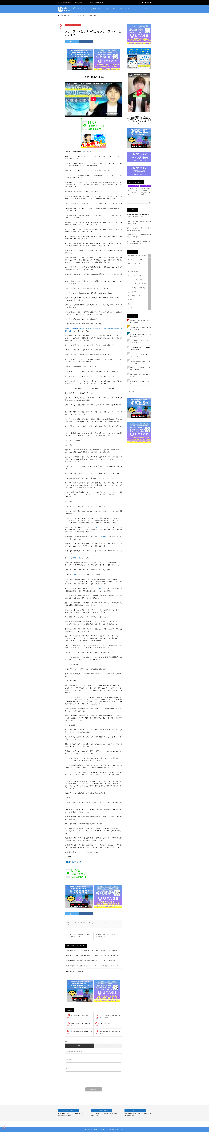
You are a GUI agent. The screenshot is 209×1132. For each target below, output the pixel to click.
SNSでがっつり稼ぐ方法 (106, 1023)
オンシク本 (137, 9)
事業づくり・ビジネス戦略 (139, 260)
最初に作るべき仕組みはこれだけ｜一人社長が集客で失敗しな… (140, 335)
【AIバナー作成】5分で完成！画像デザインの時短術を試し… (140, 348)
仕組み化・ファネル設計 (139, 276)
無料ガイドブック (124, 9)
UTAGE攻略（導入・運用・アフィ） (133, 186)
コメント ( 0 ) (79, 1045)
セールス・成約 (139, 268)
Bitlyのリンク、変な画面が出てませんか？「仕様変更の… (140, 321)
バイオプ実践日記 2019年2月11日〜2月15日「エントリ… (110, 1016)
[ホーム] (58, 15)
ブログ (139, 308)
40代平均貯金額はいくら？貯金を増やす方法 (110, 1032)
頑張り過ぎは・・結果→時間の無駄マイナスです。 (140, 375)
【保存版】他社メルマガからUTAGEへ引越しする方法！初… (140, 328)
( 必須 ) (69, 1059)
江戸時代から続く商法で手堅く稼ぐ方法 (81, 1031)
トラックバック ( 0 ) (108, 1045)
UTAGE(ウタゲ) (81, 9)
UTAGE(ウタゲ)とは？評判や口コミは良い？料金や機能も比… (145, 191)
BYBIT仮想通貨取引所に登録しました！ (76, 971)
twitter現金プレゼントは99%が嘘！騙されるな (81, 1024)
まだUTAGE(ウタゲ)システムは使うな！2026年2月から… (132, 191)
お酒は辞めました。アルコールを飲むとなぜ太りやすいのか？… (140, 341)
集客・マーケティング (139, 264)
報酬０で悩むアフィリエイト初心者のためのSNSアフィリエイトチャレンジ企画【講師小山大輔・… (92, 960)
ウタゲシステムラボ (110, 9)
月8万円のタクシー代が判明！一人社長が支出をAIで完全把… (140, 368)
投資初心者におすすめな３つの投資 (80, 1015)
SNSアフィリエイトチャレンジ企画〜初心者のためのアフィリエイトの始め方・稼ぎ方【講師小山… (92, 950)
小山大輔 (74, 923)
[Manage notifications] (4, 1127)
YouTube (139, 300)
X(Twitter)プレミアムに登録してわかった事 (140, 382)
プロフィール (148, 9)
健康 (139, 304)
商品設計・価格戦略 (139, 272)
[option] (73, 1113)
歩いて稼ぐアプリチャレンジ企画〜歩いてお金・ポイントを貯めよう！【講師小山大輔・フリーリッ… (92, 955)
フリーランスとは (97, 923)
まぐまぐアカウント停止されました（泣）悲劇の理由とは (139, 355)
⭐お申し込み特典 (95, 9)
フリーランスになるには (107, 923)
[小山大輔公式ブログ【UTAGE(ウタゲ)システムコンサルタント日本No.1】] (70, 9)
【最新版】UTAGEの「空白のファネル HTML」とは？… (140, 362)
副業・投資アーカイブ (73, 25)
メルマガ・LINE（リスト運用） (139, 280)
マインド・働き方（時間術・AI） (139, 288)
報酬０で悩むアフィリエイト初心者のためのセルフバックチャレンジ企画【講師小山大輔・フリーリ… (92, 966)
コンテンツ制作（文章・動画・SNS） (139, 284)
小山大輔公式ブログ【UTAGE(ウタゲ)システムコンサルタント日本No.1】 (107, 1129)
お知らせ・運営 (139, 292)
